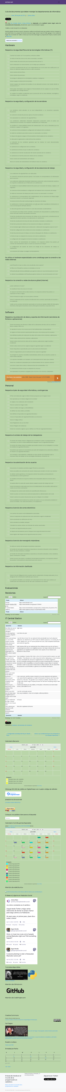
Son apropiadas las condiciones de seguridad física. (23, 118)
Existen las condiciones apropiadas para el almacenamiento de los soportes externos (32, 362)
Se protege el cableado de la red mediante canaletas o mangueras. (27, 78)
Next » (55, 747)
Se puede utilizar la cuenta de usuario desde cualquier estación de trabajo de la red (31, 483)
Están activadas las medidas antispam (19, 522)
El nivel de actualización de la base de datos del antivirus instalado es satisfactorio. (31, 221)
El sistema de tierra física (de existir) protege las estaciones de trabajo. (28, 201)
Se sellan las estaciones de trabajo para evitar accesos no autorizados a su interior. (31, 193)
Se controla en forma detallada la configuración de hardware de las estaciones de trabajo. (33, 190)
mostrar (19, 40)
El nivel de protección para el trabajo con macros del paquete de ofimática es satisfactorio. (33, 233)
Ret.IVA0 (31, 842)
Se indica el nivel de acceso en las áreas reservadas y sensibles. (26, 58)
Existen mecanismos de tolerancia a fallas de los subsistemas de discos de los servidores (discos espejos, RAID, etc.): (33, 325)
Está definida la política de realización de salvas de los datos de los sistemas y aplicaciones (33, 335)
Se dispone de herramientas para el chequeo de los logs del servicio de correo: (30, 531)
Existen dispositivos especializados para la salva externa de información (28, 349)
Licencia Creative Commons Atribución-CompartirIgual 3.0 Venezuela (21, 1019)
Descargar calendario (10, 827)
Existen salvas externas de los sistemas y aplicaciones (24, 338)
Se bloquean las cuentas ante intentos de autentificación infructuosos (28, 491)
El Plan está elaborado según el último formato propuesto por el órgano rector (30, 396)
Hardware (14, 725)
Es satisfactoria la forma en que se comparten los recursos (25, 368)
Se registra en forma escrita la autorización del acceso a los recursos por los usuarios (32, 332)
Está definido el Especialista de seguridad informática (23, 414)
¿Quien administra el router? (17, 286)
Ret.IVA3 (39, 847)
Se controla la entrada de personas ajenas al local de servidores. (26, 115)
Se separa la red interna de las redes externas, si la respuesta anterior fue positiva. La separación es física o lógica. (32, 292)
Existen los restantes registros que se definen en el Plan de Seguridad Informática (31, 429)
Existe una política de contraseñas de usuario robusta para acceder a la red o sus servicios (33, 471)
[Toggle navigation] (59, 2)
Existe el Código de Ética (16, 420)
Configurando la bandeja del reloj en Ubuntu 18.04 (18, 734)
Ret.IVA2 (31, 847)
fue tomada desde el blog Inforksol (21, 23)
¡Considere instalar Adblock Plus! (12, 802)
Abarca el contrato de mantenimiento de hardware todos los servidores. (28, 161)
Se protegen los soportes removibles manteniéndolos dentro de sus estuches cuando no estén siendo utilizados (33, 355)
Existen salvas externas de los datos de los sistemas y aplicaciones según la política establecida (31, 342)
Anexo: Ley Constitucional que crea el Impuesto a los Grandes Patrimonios (47, 734)
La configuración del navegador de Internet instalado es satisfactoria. (28, 239)
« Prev (10, 747)
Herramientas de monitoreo (25, 725)
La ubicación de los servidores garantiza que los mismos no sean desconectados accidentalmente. (34, 142)
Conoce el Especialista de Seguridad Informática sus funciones (26, 417)
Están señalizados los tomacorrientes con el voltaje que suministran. (27, 64)
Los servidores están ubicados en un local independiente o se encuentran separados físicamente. (34, 111)
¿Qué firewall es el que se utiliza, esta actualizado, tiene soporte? (27, 265)
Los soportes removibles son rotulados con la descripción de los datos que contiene (32, 359)
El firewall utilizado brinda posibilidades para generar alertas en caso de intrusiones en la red (34, 271)
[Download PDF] (6, 21)
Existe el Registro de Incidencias (18, 426)
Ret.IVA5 (15, 842)
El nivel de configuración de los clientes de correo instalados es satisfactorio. (30, 230)
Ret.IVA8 (39, 842)
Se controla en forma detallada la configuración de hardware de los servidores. (30, 130)
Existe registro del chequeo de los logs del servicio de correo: (26, 534)
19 (45, 1058)
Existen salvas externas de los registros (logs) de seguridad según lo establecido (30, 346)
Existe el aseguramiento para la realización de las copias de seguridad (28, 352)
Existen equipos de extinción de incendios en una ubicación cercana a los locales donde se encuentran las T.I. (34, 84)
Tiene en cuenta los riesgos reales (19, 405)
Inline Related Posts (56, 381)
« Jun (6, 1066)
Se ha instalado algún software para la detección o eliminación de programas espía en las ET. (34, 227)
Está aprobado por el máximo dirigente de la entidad (23, 399)
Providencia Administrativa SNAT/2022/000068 (19, 826)
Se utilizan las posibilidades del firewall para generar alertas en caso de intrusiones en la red (33, 274)
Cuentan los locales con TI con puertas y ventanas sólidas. (25, 55)
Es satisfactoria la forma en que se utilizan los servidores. (24, 149)
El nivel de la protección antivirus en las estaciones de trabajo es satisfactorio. (30, 224)
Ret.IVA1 (47, 842)
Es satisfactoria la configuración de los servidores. (23, 146)
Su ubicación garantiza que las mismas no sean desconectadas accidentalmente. (31, 208)
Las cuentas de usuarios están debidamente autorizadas (24, 513)
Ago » (9, 1066)
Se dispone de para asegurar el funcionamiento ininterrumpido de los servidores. (31, 136)
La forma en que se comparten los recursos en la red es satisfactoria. (28, 236)
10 (30, 1056)
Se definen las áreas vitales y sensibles (20, 411)
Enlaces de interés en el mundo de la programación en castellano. (13, 1085)
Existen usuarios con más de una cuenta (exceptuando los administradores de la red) (32, 494)
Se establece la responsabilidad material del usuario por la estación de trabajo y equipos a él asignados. (34, 186)
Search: (45, 597)
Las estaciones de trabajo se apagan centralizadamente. (24, 251)
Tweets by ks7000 (9, 1045)
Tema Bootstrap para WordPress (22, 1090)
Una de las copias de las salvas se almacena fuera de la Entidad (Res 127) (29, 365)
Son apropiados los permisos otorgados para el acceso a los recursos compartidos (31, 371)
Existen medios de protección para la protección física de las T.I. (26, 61)
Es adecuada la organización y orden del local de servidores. (25, 139)
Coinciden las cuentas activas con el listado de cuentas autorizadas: (27, 525)
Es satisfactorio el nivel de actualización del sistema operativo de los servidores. (30, 152)
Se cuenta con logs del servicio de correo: (21, 528)
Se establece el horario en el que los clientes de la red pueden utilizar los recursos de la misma (32, 479)
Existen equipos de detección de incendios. (21, 81)
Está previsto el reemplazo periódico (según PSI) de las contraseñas (27, 468)
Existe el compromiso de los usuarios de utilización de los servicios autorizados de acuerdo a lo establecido (34, 300)
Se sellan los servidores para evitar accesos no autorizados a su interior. (28, 133)
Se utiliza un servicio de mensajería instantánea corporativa (25, 546)
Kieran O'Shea (39, 785)
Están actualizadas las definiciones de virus (21, 519)
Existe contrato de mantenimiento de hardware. (22, 158)
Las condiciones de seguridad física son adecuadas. (23, 173)
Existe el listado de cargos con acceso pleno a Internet (24, 296)
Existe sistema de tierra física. (17, 72)
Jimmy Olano (31, 15)
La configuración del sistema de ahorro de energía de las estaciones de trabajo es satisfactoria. (34, 247)
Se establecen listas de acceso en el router (21, 289)
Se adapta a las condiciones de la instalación (21, 402)
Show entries (10, 597)
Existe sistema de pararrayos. (17, 75)
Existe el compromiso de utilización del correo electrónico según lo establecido (30, 516)
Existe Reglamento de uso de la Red (19, 423)
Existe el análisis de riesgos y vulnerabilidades (21, 408)
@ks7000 (9, 36)
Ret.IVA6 (39, 837)
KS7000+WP (9, 2)
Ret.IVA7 (47, 837)
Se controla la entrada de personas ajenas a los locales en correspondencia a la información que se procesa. (34, 177)
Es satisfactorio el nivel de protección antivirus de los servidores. (26, 155)
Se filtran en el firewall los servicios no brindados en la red (25, 268)
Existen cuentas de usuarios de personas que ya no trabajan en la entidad (29, 497)
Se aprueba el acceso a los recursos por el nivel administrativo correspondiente (30, 329)
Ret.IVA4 (23, 847)
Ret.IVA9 (23, 842)
